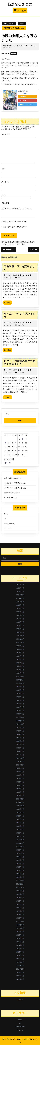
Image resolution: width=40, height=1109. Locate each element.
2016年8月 (20, 976)
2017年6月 (20, 942)
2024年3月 (20, 666)
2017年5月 (20, 945)
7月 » (11, 463)
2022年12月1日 (12, 322)
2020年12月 (20, 799)
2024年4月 (20, 663)
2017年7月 (20, 938)
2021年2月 (20, 792)
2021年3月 (20, 789)
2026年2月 (20, 588)
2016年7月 (20, 979)
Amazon (23, 97)
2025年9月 (20, 605)
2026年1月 (20, 591)
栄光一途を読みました (12, 492)
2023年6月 (20, 697)
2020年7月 (20, 816)
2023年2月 (20, 710)
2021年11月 (20, 761)
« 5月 (5, 463)
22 (19, 451)
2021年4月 (20, 785)
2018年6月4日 (10, 45)
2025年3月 (20, 625)
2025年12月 (20, 595)
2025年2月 (20, 629)
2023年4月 (20, 704)
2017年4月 (20, 948)
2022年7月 (20, 734)
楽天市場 (23, 100)
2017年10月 (20, 928)
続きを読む (8, 303)
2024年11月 (20, 639)
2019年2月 (20, 874)
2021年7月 (20, 775)
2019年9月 (20, 850)
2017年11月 (20, 925)
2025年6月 (20, 615)
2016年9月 (20, 972)
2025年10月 (20, 602)
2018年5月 (20, 904)
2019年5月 (20, 863)
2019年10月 (20, 846)
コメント (5, 134)
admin (21, 45)
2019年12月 (20, 840)
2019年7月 (20, 857)
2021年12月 (20, 758)
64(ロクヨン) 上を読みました (15, 488)
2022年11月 (20, 721)
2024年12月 (20, 636)
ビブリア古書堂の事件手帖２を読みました (19, 362)
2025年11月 (20, 598)
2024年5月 (20, 659)
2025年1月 (20, 632)
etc (5, 519)
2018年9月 (20, 891)
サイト (3, 195)
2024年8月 (20, 649)
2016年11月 (20, 965)
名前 (4, 169)
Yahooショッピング (26, 104)
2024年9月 (20, 646)
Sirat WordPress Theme (12, 1039)
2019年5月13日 (12, 275)
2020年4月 (20, 826)
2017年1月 (20, 959)
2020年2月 (20, 833)
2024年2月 (20, 670)
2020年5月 (20, 823)
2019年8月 (20, 853)
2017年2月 (20, 955)
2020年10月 (20, 806)
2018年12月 (20, 880)
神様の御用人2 (23, 91)
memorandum (9, 523)
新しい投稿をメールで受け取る (15, 227)
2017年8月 (20, 935)
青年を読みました (10, 497)
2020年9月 (20, 809)
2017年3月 (20, 952)
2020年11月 (20, 802)
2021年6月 (20, 778)
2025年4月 (20, 622)
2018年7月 (20, 897)
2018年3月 (20, 911)
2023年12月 (20, 676)
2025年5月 (20, 619)
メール (5, 182)
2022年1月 (20, 755)
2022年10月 (20, 724)
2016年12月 (20, 962)
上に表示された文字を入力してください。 (17, 208)
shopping (7, 528)
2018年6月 (20, 901)
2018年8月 (20, 894)
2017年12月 (20, 921)
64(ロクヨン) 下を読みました (15, 483)
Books (22, 23)
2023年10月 (20, 683)
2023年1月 (20, 714)
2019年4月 (20, 867)
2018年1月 (20, 918)
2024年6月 (20, 656)
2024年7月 (20, 653)
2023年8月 (20, 690)
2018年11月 (20, 884)
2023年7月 (20, 693)
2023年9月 (20, 687)
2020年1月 (20, 836)
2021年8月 (20, 772)
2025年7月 (20, 612)
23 (23, 451)
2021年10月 (20, 765)
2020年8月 (20, 812)
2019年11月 (20, 843)
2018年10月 (20, 887)
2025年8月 (20, 608)
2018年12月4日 (12, 370)
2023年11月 (20, 680)
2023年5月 (20, 700)
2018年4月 (20, 908)
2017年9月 (20, 931)
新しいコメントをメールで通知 (15, 222)
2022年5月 (20, 741)
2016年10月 (20, 969)
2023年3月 (20, 707)
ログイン (20, 999)
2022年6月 (20, 738)
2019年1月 (20, 877)
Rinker (25, 93)
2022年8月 (20, 731)
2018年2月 (20, 914)
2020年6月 (20, 819)
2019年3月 (20, 870)
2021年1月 (20, 795)
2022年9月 (20, 727)
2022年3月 (20, 748)
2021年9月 (20, 768)
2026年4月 (20, 585)
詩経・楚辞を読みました (13, 478)
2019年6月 (20, 860)
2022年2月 (20, 751)
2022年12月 (20, 717)
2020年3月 (20, 829)
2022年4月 (20, 744)
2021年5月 (20, 782)
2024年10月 (20, 642)
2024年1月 (20, 673)
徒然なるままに (20, 4)
